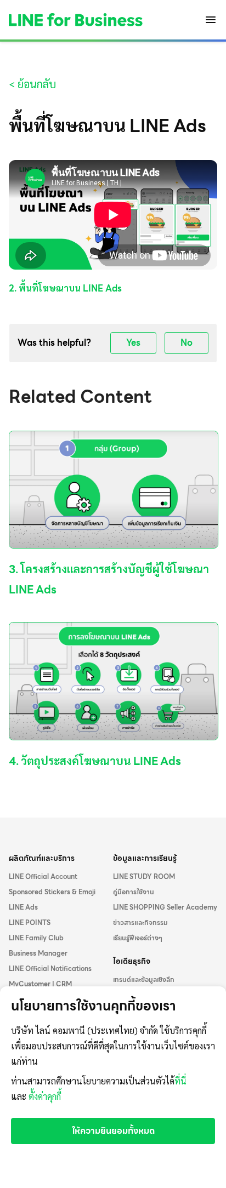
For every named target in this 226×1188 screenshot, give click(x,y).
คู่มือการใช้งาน (133, 892)
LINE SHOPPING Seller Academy (165, 907)
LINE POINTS (29, 922)
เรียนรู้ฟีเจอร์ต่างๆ (137, 938)
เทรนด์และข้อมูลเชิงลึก (143, 979)
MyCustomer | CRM (40, 984)
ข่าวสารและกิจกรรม (140, 922)
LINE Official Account (43, 876)
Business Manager (38, 953)
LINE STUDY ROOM (144, 876)
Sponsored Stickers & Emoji (52, 892)
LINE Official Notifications (50, 968)
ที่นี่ (180, 1081)
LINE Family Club (36, 938)
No (186, 343)
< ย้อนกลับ (32, 84)
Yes (133, 343)
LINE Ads (23, 907)
